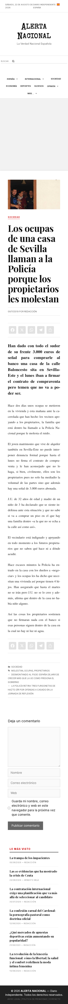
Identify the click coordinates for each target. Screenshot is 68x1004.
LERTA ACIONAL (34, 32)
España (11, 79)
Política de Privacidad (34, 999)
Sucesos (39, 86)
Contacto (55, 999)
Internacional (33, 79)
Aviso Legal (13, 999)
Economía (11, 86)
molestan (17, 670)
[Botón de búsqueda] (13, 61)
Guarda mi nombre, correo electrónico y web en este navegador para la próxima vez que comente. (33, 808)
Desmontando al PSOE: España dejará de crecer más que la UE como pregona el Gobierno (33, 678)
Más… (31, 93)
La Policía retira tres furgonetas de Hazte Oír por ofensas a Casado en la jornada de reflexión (31, 689)
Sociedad (56, 79)
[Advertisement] (34, 134)
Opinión (51, 86)
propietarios (42, 670)
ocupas (28, 670)
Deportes (25, 86)
